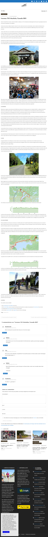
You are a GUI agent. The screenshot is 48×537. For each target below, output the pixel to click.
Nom (3, 405)
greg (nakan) (12, 443)
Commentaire (5, 394)
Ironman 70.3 (5, 312)
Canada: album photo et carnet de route (38, 317)
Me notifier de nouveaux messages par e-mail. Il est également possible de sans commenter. (23, 417)
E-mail (3, 409)
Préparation (39, 453)
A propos (22, 534)
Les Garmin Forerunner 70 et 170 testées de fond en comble (39, 488)
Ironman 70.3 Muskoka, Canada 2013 (13, 18)
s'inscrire (35, 417)
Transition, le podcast (37, 443)
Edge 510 (15, 310)
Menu (3, 10)
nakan (7, 337)
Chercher (43, 11)
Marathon (3, 449)
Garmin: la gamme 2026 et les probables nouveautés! (39, 500)
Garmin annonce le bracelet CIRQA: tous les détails (39, 494)
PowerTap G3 (36, 307)
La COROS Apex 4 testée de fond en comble (40, 473)
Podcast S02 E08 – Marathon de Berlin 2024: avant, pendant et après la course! (40, 448)
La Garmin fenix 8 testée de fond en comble (39, 507)
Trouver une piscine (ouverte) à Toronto (9, 317)
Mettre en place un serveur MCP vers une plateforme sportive (39, 519)
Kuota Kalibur (6, 307)
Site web (3, 413)
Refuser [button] (4, 534)
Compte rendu (4, 14)
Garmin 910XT (8, 310)
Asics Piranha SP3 (10, 308)
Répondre (4, 332)
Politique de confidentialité (30, 534)
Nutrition (34, 453)
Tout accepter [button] (6, 532)
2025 (4, 448)
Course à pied (8, 448)
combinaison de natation (8, 305)
